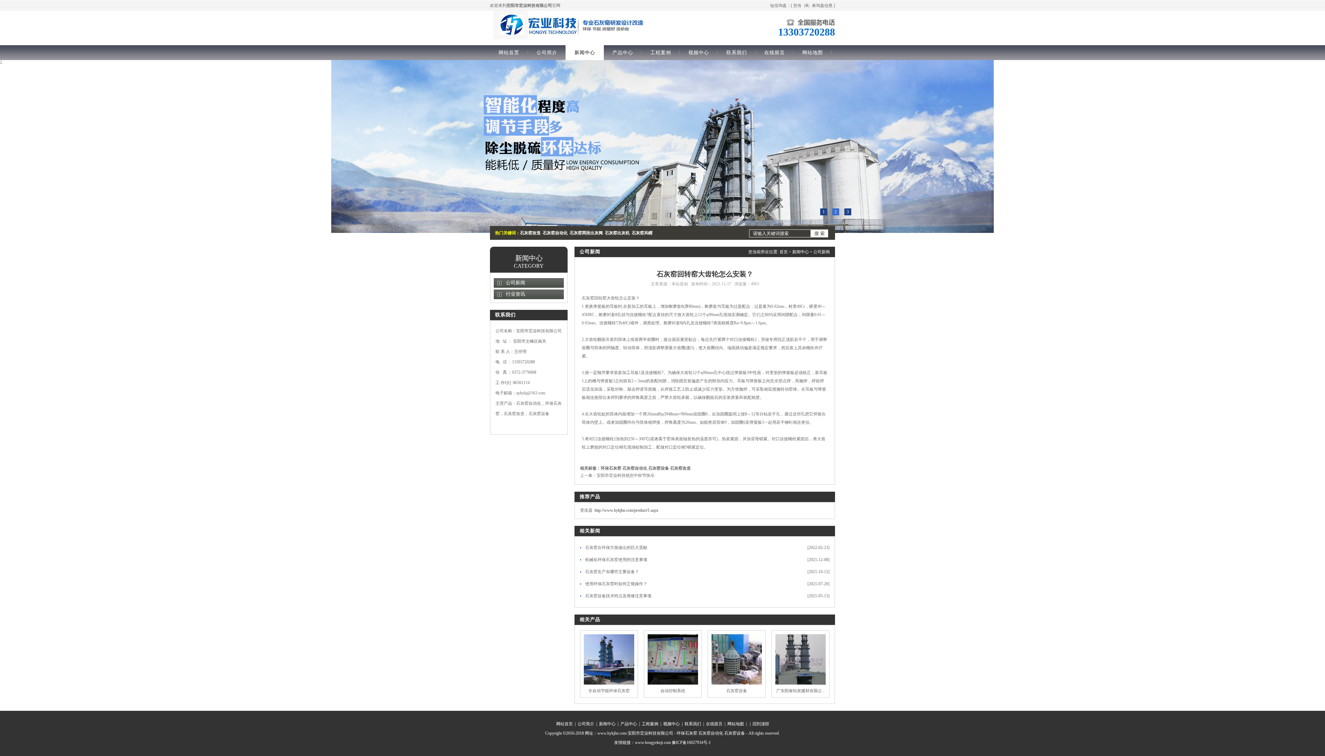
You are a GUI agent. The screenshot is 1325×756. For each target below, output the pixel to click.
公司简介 (547, 52)
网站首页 (509, 52)
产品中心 (622, 52)
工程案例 (660, 52)
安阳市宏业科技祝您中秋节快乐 (626, 475)
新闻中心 (585, 52)
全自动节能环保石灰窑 (609, 690)
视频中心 (698, 52)
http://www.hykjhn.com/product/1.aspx (626, 510)
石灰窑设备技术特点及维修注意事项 (618, 595)
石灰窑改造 (680, 468)
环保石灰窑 (611, 468)
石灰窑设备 (658, 468)
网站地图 (812, 52)
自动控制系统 (672, 690)
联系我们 (736, 52)
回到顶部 (761, 723)
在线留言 (774, 52)
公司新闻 (515, 282)
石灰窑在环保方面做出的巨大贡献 (616, 547)
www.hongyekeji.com (653, 742)
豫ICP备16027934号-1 (691, 742)
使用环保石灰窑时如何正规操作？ (616, 583)
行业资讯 (515, 294)
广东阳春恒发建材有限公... (800, 690)
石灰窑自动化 (634, 468)
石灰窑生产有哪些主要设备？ (612, 571)
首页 (783, 251)
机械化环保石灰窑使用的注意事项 (616, 559)
